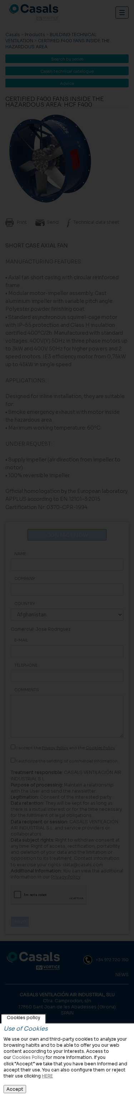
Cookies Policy (28, 1057)
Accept (14, 1089)
